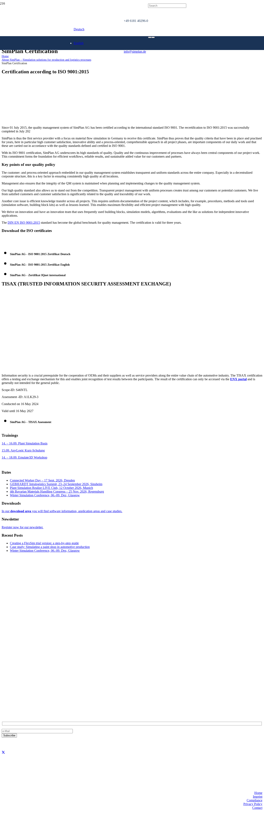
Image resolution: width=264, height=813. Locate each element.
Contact (257, 807)
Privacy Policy (252, 804)
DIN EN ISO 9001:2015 (24, 222)
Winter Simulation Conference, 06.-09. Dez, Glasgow (45, 495)
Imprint (257, 796)
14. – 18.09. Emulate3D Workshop (24, 457)
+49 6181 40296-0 (14, 689)
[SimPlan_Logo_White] (32, 55)
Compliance (254, 800)
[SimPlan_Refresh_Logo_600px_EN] (62, 65)
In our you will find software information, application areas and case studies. (62, 511)
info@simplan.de (13, 696)
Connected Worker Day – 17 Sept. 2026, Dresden (42, 480)
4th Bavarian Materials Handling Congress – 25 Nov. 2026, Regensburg (57, 491)
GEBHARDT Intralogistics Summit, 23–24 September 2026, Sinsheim (56, 484)
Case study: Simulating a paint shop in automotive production (50, 547)
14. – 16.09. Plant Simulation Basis (24, 443)
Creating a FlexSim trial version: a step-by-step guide (44, 543)
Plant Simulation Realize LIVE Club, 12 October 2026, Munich (51, 488)
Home (258, 793)
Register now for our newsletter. (22, 527)
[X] (3, 752)
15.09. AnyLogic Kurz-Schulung (23, 450)
